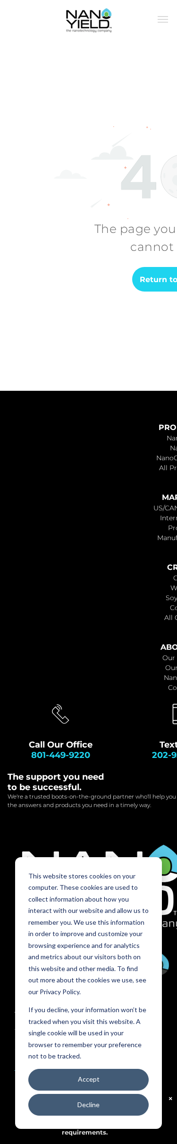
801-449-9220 (60, 755)
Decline (88, 1105)
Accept (89, 1079)
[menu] (162, 19)
